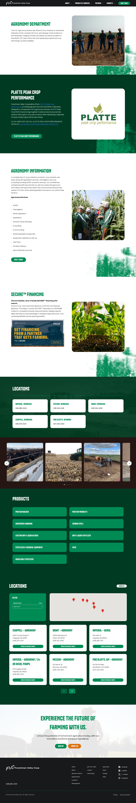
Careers (89, 770)
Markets (110, 3)
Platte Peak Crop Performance (26, 136)
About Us (74, 746)
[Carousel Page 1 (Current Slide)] (64, 484)
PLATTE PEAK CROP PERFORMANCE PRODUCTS (38, 124)
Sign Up (61, 746)
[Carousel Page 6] (71, 484)
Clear (40, 603)
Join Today (124, 3)
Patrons (98, 3)
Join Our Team (91, 767)
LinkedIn (124, 771)
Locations (75, 780)
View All (122, 586)
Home (73, 767)
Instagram (125, 778)
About (67, 3)
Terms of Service (125, 794)
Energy (105, 773)
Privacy (115, 794)
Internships (90, 773)
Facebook (124, 767)
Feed (104, 777)
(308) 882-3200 (11, 784)
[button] (87, 601)
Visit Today (18, 259)
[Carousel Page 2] (65, 484)
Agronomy (106, 767)
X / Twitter (125, 774)
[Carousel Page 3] (67, 484)
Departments (76, 777)
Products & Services (82, 3)
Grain (104, 770)
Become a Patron (77, 773)
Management (76, 783)
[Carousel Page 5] (70, 484)
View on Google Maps (28, 646)
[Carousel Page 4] (68, 484)
